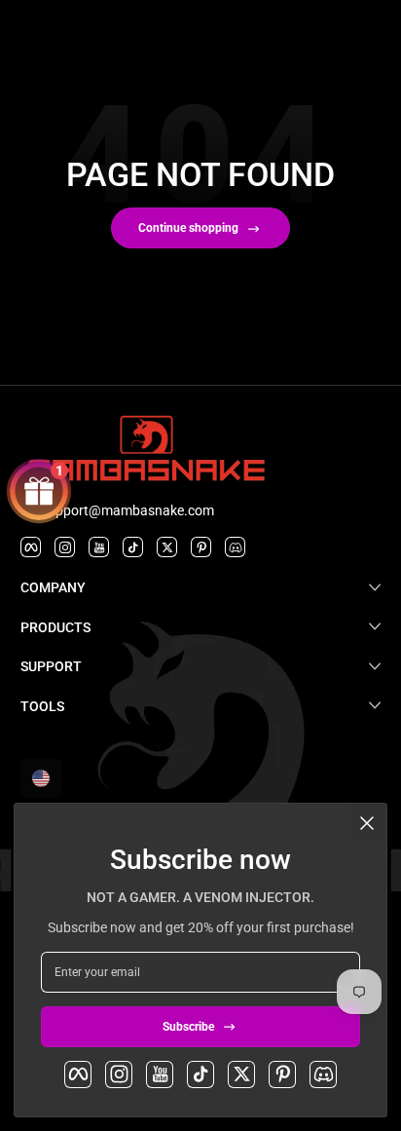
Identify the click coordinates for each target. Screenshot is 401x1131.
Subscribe (188, 1027)
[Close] (366, 823)
